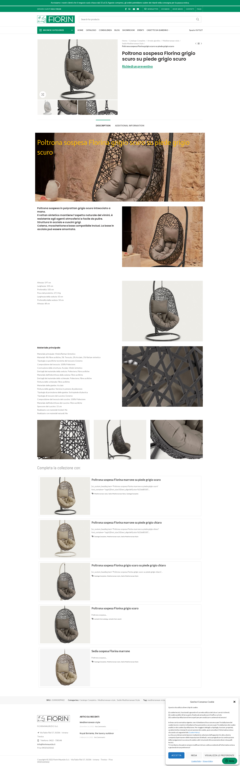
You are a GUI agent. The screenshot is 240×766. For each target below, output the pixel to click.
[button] (234, 701)
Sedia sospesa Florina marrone (111, 651)
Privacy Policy (208, 761)
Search (197, 19)
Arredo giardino (154, 41)
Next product (201, 43)
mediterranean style (156, 700)
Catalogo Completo (137, 41)
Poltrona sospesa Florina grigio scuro (115, 608)
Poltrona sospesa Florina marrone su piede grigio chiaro (127, 522)
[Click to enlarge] (42, 94)
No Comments (100, 726)
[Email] (134, 9)
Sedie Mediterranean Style (132, 43)
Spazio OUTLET (196, 30)
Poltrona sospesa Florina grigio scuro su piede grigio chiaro (129, 565)
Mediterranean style (171, 41)
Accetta (176, 755)
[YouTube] (138, 9)
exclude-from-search (115, 619)
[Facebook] (126, 9)
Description (103, 125)
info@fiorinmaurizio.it (46, 744)
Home (124, 41)
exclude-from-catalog (101, 619)
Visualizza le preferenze (219, 755)
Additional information (129, 125)
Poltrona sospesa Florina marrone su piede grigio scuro (126, 479)
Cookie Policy (196, 761)
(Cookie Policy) (194, 732)
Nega (194, 755)
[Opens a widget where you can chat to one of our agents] (229, 761)
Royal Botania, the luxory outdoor (97, 733)
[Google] (130, 9)
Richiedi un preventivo (137, 66)
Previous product (195, 43)
